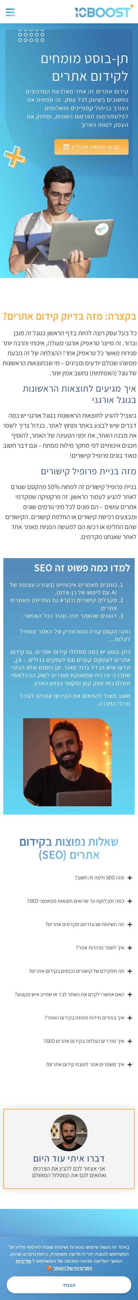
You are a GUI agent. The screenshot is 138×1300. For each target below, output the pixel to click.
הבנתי (69, 1285)
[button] (10, 12)
